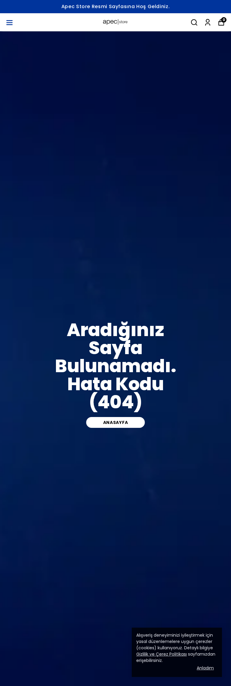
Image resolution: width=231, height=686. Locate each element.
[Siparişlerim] (207, 22)
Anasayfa (115, 422)
